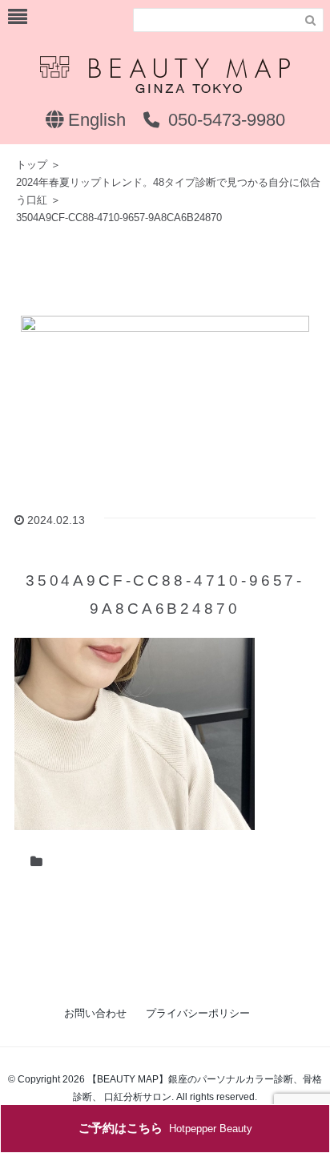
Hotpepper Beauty (165, 1128)
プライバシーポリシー (198, 1013)
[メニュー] (17, 17)
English (94, 120)
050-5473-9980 (224, 120)
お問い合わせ (95, 1013)
